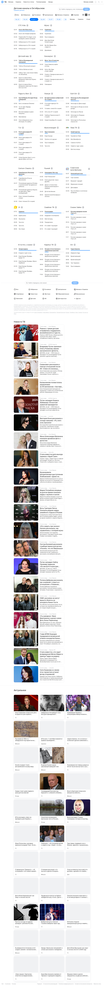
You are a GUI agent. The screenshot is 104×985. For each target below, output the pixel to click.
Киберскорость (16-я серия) (27, 45)
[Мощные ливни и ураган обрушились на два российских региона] (78, 968)
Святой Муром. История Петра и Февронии (28, 98)
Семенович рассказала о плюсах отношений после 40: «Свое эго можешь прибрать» (50, 367)
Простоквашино (49, 37)
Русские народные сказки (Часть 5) (78, 233)
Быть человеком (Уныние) (26, 103)
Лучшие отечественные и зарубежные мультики (52, 249)
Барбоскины (22, 215)
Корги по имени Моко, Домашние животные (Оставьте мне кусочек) (28, 86)
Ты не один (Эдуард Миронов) (24, 107)
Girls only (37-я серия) (51, 112)
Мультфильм (22, 117)
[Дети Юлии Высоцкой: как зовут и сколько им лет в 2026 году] (78, 942)
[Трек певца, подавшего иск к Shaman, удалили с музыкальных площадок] (78, 838)
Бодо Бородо (48, 136)
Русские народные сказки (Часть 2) (78, 218)
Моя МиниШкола (76, 139)
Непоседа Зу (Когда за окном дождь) (79, 107)
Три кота (47, 146)
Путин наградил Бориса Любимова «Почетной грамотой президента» (49, 402)
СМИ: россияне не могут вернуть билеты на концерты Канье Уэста (50, 600)
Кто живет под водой (51, 225)
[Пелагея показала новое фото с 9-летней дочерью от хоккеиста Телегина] (78, 890)
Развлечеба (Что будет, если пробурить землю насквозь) (27, 37)
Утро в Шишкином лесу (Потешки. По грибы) (25, 120)
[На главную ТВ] (5, 2)
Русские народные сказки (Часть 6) (78, 238)
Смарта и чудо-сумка (77, 146)
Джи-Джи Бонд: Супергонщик (49, 41)
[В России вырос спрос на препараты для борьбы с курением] (26, 811)
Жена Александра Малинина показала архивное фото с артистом (51, 438)
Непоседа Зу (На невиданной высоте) (80, 98)
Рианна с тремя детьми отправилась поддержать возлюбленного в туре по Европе (50, 331)
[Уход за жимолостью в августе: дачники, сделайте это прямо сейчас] (78, 864)
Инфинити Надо (75, 253)
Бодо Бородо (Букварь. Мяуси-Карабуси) (28, 262)
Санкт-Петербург (38, 312)
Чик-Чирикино (75, 263)
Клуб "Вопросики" (50, 176)
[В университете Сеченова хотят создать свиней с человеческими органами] (26, 942)
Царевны (21, 211)
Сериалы (80, 19)
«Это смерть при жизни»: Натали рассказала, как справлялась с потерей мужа (51, 528)
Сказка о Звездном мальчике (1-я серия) (54, 75)
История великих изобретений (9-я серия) (54, 98)
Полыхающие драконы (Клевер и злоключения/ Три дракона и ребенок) (28, 184)
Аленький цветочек (77, 173)
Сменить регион (19, 10)
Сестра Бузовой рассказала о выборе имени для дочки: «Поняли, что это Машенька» (51, 546)
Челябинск (72, 312)
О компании (7, 983)
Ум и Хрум (22, 229)
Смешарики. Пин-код (51, 172)
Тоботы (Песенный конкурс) (27, 66)
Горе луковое (75, 177)
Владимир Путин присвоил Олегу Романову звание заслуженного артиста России (50, 349)
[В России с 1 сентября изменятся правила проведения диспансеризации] (52, 733)
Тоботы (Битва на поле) (26, 69)
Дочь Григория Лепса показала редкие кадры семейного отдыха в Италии (51, 510)
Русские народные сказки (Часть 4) (78, 228)
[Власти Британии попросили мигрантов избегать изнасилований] (78, 785)
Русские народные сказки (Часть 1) (79, 212)
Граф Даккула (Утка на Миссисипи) (25, 179)
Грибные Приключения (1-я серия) (52, 116)
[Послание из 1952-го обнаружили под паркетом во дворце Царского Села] (26, 733)
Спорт (88, 19)
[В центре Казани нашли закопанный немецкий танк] (52, 759)
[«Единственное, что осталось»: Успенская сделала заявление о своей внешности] (78, 733)
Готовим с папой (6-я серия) (53, 108)
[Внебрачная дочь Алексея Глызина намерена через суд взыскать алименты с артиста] (52, 916)
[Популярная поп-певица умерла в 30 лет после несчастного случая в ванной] (78, 759)
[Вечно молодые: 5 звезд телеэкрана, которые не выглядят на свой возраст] (78, 811)
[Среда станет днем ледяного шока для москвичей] (26, 785)
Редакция (39, 983)
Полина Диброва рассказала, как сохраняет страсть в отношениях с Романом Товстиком (51, 582)
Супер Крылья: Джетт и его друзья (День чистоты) (27, 158)
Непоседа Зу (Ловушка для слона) (77, 116)
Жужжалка (22, 219)
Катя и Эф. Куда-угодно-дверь (49, 70)
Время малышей (75, 256)
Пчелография (49, 211)
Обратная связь (97, 983)
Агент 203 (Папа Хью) (25, 29)
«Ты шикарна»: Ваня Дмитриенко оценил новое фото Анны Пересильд (50, 618)
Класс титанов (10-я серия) (27, 201)
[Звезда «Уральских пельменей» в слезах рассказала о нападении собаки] (52, 942)
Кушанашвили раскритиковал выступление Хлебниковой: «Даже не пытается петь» (51, 474)
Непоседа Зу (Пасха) (77, 112)
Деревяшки (48, 50)
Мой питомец (49, 219)
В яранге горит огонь (25, 253)
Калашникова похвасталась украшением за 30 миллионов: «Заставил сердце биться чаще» (51, 384)
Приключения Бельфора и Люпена (52, 195)
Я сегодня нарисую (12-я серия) (52, 104)
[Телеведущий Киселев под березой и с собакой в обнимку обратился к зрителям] (52, 785)
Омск (76, 312)
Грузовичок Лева (76, 136)
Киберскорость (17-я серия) (27, 48)
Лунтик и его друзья (51, 139)
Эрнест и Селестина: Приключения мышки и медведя (51, 186)
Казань (67, 312)
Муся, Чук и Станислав (52, 60)
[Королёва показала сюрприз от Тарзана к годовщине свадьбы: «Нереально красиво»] (52, 968)
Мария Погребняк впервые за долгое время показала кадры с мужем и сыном (50, 492)
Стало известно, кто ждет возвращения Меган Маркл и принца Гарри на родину (51, 654)
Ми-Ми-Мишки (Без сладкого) (50, 46)
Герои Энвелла (75, 249)
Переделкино (49, 222)
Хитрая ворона (23, 249)
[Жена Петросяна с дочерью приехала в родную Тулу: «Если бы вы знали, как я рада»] (26, 838)
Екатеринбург (53, 312)
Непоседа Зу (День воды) (78, 103)
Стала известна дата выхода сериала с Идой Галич (51, 455)
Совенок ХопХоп (76, 142)
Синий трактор (75, 132)
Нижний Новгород (61, 312)
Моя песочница (75, 149)
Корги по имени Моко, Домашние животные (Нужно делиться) (27, 79)
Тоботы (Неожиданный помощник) (26, 61)
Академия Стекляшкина (52, 215)
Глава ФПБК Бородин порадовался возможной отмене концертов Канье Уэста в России (50, 636)
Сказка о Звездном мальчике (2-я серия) (54, 80)
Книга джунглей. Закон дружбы (51, 180)
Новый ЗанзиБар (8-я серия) (53, 120)
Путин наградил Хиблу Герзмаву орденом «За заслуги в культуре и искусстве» (49, 564)
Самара (80, 312)
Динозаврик (74, 187)
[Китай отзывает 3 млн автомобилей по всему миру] (26, 759)
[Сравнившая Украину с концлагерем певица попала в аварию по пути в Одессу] (78, 707)
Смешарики (48, 84)
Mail (3, 983)
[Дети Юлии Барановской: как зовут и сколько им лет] (26, 890)
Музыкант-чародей (76, 181)
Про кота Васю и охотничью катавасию (79, 191)
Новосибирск (46, 312)
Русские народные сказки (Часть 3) (78, 223)
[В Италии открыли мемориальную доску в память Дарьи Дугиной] (78, 916)
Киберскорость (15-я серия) (27, 42)
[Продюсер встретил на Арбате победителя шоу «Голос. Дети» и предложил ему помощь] (52, 890)
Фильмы (72, 19)
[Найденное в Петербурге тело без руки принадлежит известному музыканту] (52, 707)
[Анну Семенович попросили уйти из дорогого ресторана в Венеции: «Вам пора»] (26, 707)
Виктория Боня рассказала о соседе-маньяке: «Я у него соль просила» (51, 420)
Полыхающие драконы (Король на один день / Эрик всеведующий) (28, 191)
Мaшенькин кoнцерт (77, 184)
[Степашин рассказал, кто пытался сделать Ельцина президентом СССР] (52, 864)
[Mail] (2, 2)
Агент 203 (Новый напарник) (27, 33)
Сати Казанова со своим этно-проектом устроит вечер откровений (49, 672)
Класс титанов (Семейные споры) (26, 197)
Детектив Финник (50, 191)
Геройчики (48, 29)
